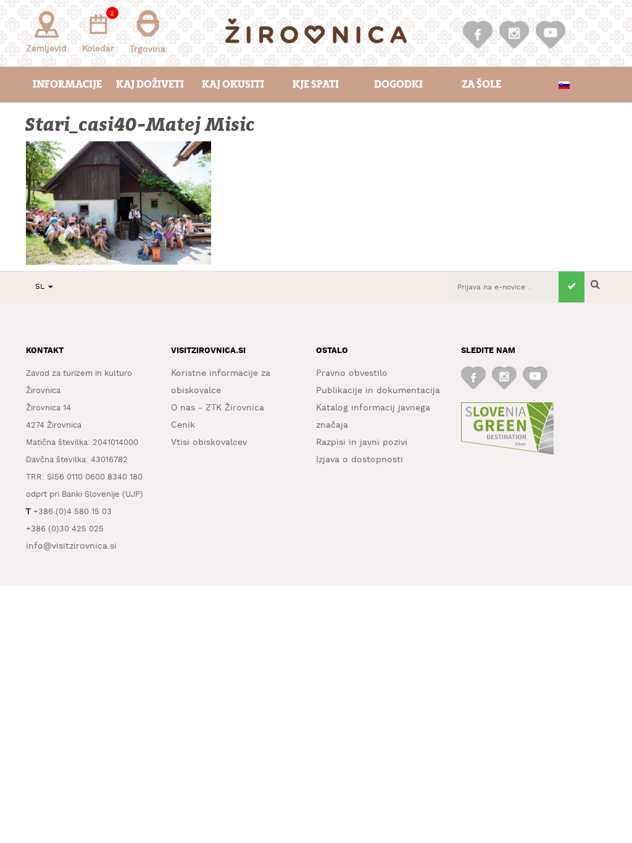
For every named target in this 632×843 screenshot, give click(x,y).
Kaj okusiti (233, 84)
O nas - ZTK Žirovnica (217, 407)
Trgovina (147, 49)
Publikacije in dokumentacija (378, 390)
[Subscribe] (571, 287)
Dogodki (398, 84)
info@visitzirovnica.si (71, 546)
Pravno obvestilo (352, 373)
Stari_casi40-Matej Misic (141, 125)
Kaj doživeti (150, 84)
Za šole (481, 84)
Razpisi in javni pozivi (361, 442)
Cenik (183, 425)
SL (41, 286)
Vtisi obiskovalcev (209, 442)
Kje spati (316, 84)
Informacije (67, 84)
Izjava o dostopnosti (359, 459)
